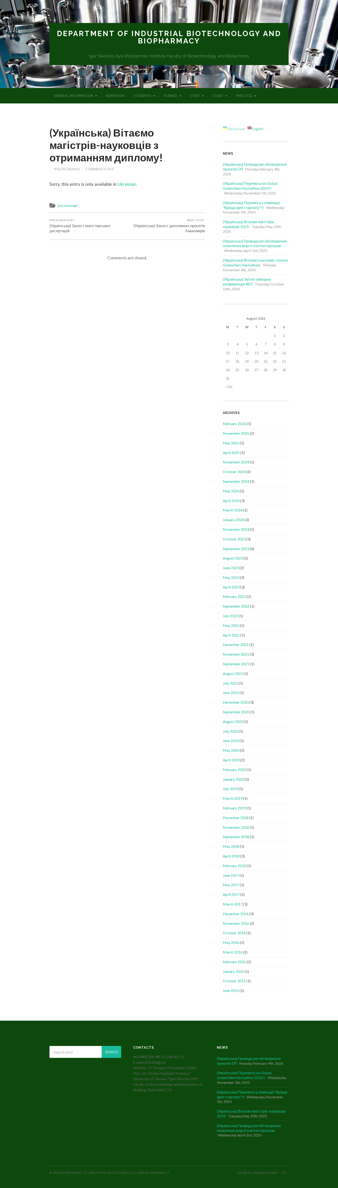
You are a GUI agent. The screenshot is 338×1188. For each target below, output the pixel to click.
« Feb (228, 387)
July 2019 (230, 788)
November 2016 (236, 923)
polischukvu (67, 169)
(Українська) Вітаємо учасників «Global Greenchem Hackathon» (255, 262)
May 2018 (231, 846)
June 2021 (231, 692)
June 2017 (231, 875)
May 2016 (231, 942)
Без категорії (67, 205)
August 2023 (233, 558)
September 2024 (236, 481)
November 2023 (236, 529)
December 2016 (236, 913)
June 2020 (231, 740)
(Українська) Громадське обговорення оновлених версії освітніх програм (255, 243)
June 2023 (231, 567)
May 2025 (231, 443)
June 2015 (231, 990)
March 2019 (232, 798)
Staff (195, 95)
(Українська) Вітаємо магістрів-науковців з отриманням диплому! (106, 145)
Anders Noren (265, 1173)
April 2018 (231, 856)
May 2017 (231, 884)
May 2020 (231, 750)
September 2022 (236, 606)
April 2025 (231, 452)
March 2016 (232, 952)
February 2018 (234, 865)
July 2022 (230, 616)
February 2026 (234, 423)
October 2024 (234, 471)
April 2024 (231, 500)
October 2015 (234, 981)
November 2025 (236, 433)
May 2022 (231, 625)
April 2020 (231, 760)
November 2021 (236, 654)
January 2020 (233, 779)
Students (142, 95)
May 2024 (231, 491)
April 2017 (231, 894)
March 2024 (232, 510)
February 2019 (234, 808)
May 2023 (231, 577)
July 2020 (230, 731)
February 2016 (234, 962)
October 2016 (234, 933)
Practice (244, 95)
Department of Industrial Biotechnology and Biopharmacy (169, 37)
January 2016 (233, 971)
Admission (115, 95)
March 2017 (232, 904)
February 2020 (234, 769)
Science (170, 95)
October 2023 (234, 539)
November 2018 (236, 827)
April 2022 (231, 635)
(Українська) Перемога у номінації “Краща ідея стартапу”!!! (251, 205)
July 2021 (230, 683)
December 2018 (236, 817)
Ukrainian (126, 184)
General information (73, 95)
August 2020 (233, 721)
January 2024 (233, 519)
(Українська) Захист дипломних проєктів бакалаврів (169, 225)
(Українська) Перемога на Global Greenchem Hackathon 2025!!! (250, 185)
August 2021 (233, 673)
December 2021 (236, 644)
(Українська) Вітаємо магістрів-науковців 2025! (249, 224)
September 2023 (236, 548)
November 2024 (236, 462)
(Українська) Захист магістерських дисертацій (79, 225)
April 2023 (231, 587)
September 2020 (236, 712)
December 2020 (236, 702)
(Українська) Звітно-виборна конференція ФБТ (247, 281)
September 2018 (236, 836)
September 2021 (236, 664)
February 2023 (234, 596)
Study (217, 95)
